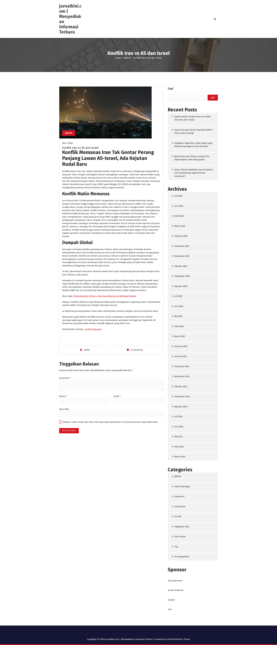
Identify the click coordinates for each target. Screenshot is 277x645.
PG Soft (177, 516)
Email (117, 396)
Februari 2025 (180, 346)
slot (170, 609)
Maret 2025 (179, 336)
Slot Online (180, 536)
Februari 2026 (181, 236)
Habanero (179, 496)
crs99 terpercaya (93, 329)
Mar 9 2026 (67, 143)
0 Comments (137, 350)
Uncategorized (181, 556)
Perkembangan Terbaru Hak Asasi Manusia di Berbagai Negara (104, 296)
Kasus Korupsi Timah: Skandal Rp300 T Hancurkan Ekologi (193, 131)
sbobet (171, 600)
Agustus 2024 (181, 406)
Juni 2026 (178, 206)
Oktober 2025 (180, 266)
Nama (63, 396)
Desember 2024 (181, 366)
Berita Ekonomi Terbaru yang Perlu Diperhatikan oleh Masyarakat (191, 158)
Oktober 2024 (180, 386)
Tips (176, 546)
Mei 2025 (178, 316)
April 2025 (179, 326)
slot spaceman (175, 580)
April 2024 (179, 446)
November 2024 (182, 376)
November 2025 (181, 256)
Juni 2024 (178, 426)
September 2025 (182, 276)
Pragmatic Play (181, 526)
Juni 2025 (178, 306)
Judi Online (179, 506)
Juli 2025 (178, 296)
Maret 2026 (179, 226)
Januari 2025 (180, 356)
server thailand (175, 590)
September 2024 (182, 396)
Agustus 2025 (180, 286)
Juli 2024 (178, 416)
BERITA (127, 58)
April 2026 (179, 216)
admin (87, 350)
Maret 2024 (179, 456)
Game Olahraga (182, 486)
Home (118, 58)
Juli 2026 (178, 196)
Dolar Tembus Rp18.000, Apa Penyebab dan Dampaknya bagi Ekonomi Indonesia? (193, 172)
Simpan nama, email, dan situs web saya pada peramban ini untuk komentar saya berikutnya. (110, 422)
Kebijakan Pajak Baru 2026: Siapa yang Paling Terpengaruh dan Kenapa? (193, 145)
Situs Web (64, 409)
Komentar (65, 378)
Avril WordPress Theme (178, 639)
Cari (170, 88)
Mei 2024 (178, 436)
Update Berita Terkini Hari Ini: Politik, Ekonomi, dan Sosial (192, 118)
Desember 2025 (181, 246)
